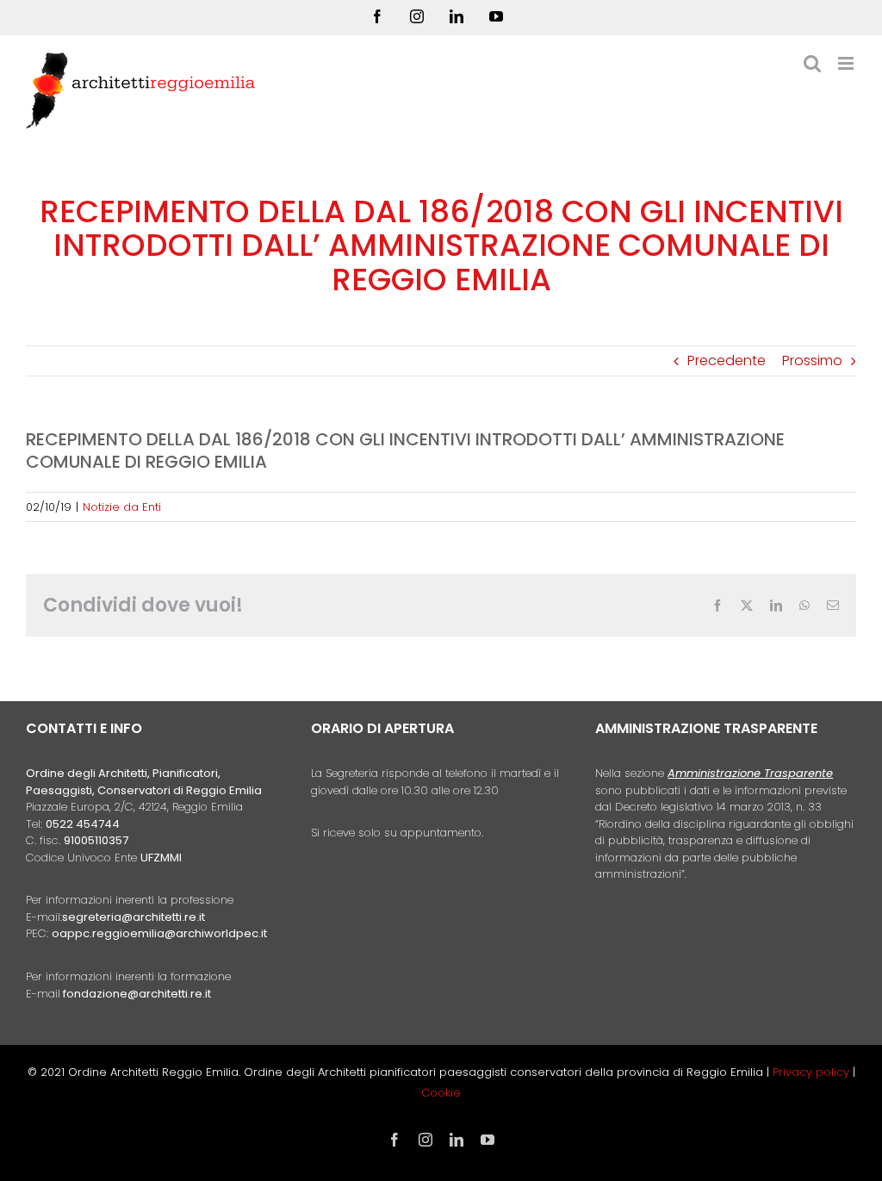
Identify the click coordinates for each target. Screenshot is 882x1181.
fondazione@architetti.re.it (137, 993)
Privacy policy (813, 1072)
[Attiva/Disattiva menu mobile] (847, 63)
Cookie (441, 1093)
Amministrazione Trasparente (750, 773)
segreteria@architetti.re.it (133, 917)
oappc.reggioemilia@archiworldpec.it (159, 933)
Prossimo (812, 360)
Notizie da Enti (122, 507)
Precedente (726, 360)
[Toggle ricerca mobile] (812, 63)
